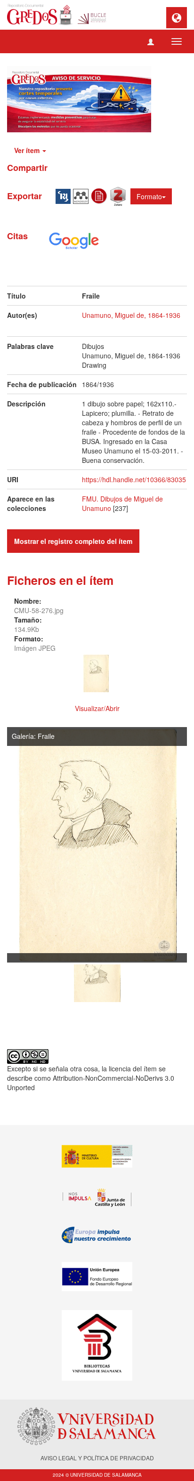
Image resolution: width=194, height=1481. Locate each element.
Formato (149, 196)
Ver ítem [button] (27, 150)
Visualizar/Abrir (97, 708)
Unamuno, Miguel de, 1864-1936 (131, 315)
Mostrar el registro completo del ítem (73, 541)
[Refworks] (100, 195)
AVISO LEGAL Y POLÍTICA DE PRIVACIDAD (97, 1458)
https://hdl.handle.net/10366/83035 (134, 479)
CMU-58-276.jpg (39, 610)
